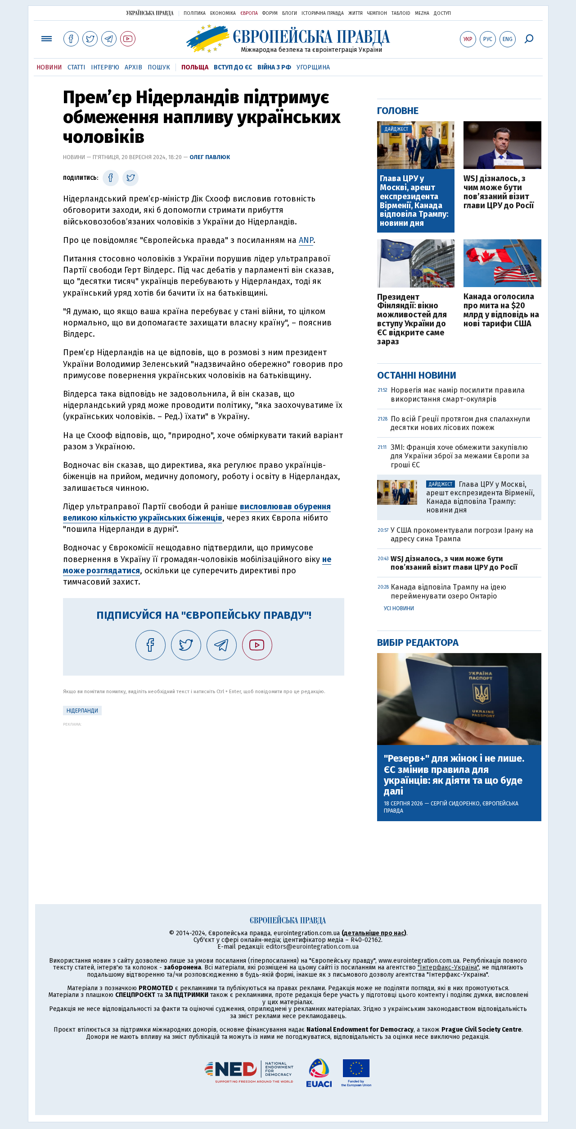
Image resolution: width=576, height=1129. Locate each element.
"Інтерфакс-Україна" (448, 967)
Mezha (422, 13)
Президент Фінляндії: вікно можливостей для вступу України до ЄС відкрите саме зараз (412, 320)
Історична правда (323, 13)
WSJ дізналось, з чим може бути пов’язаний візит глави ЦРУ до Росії (499, 192)
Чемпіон (377, 13)
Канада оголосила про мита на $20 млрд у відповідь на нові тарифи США (501, 310)
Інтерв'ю (105, 67)
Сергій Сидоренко (455, 803)
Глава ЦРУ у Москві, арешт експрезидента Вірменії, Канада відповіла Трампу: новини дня (414, 201)
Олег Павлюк (209, 157)
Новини (49, 67)
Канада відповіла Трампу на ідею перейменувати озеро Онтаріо (448, 591)
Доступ (442, 13)
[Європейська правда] (288, 38)
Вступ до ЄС (233, 67)
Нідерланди (82, 711)
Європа (249, 13)
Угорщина (313, 67)
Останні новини (416, 375)
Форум (270, 13)
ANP (306, 240)
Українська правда (150, 12)
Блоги (289, 13)
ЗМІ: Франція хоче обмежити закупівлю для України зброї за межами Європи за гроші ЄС (460, 456)
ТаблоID (401, 13)
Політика (195, 13)
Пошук (159, 67)
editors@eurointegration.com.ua (312, 947)
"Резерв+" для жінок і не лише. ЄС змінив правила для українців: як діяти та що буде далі (454, 775)
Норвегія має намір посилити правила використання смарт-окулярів (458, 394)
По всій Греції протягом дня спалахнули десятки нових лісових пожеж (460, 423)
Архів (133, 67)
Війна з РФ (274, 67)
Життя (355, 13)
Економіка (223, 13)
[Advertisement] (203, 790)
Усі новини (399, 608)
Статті (77, 67)
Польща (194, 67)
